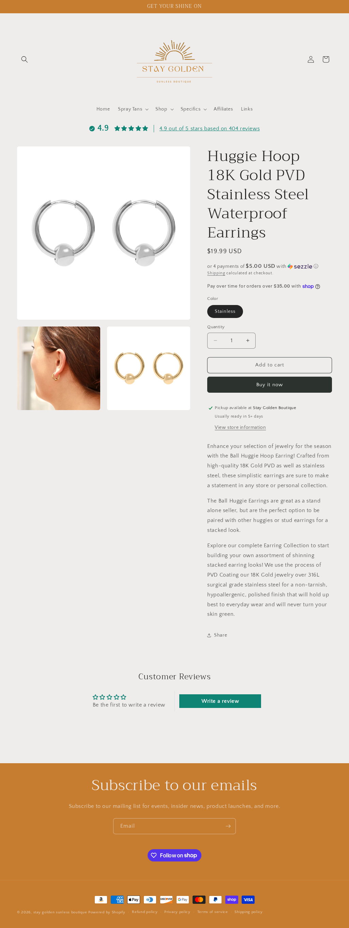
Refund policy (144, 912)
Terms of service (212, 912)
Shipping (216, 273)
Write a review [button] (220, 701)
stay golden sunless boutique (60, 912)
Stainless (225, 311)
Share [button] (220, 635)
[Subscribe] (228, 826)
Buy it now (269, 385)
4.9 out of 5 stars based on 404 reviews (210, 129)
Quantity (216, 326)
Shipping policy (248, 912)
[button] (24, 59)
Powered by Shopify (106, 912)
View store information (240, 427)
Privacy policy (177, 912)
